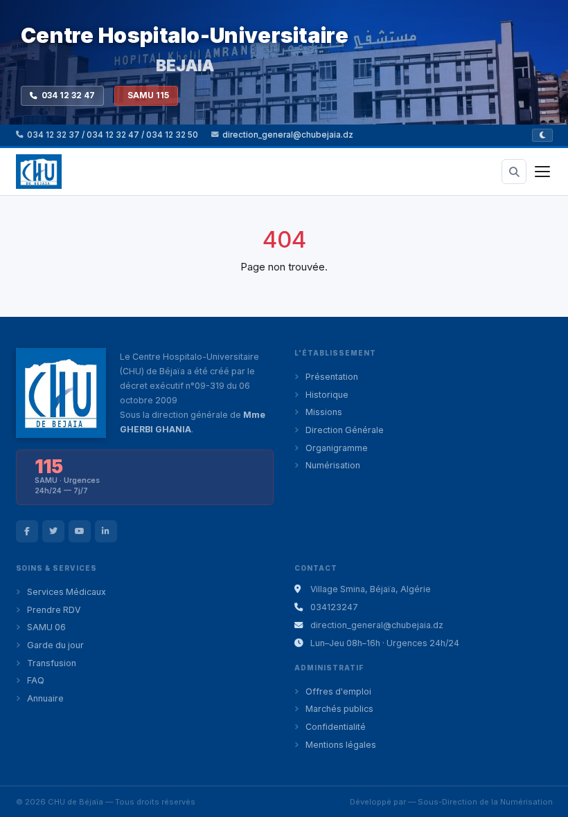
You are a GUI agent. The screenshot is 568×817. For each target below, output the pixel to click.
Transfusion (51, 663)
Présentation (331, 376)
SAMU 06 (46, 627)
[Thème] (542, 135)
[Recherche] (514, 171)
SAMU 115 (148, 95)
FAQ (35, 680)
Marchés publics (339, 709)
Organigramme (336, 448)
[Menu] (542, 171)
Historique (326, 394)
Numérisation (332, 465)
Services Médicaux (66, 592)
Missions (323, 412)
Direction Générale (344, 430)
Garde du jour (55, 645)
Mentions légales (340, 745)
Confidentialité (335, 727)
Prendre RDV (53, 610)
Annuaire (45, 698)
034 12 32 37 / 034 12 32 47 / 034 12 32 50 (112, 135)
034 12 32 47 (68, 95)
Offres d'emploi (338, 691)
